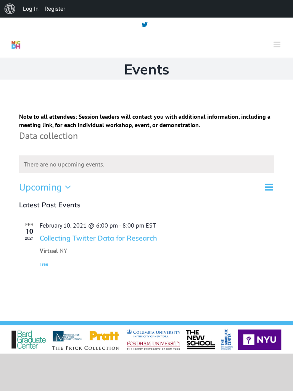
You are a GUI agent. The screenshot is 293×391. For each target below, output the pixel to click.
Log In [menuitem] (31, 8)
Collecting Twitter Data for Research (98, 238)
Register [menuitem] (55, 8)
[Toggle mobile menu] (278, 44)
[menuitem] (10, 9)
